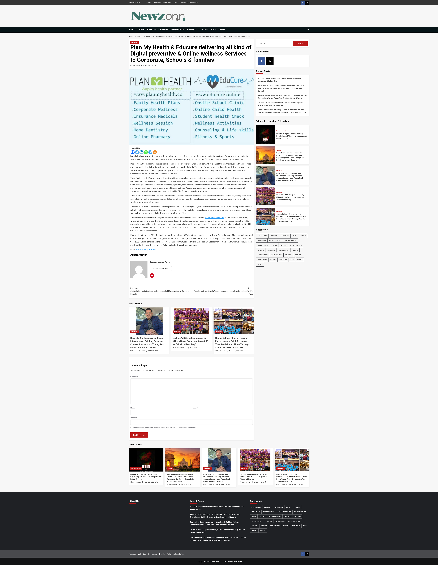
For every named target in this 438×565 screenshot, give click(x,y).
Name (133, 408)
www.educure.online (214, 217)
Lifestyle (191, 30)
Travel (278, 150)
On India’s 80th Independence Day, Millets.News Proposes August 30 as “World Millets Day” (190, 341)
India (131, 30)
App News (273, 236)
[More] (155, 152)
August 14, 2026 (149, 351)
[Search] (308, 30)
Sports (273, 259)
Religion (288, 255)
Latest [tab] (261, 121)
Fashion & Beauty (290, 240)
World (141, 30)
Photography (283, 250)
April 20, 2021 (149, 65)
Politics (295, 250)
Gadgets (283, 245)
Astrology (285, 236)
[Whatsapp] (146, 152)
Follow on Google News (189, 3)
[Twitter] (137, 152)
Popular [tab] (271, 121)
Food (275, 245)
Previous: (159, 291)
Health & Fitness (296, 245)
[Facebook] (133, 152)
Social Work (262, 259)
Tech (203, 30)
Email (195, 408)
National (271, 250)
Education (163, 30)
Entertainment (177, 30)
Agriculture (262, 236)
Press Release (262, 255)
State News (283, 259)
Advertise (157, 3)
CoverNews (226, 561)
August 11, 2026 (234, 351)
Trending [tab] (284, 121)
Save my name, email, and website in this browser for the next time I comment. (164, 427)
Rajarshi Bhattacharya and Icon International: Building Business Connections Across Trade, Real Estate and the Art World (283, 96)
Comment (134, 376)
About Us (148, 3)
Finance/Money (263, 245)
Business (151, 30)
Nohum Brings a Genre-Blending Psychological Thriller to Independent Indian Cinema (280, 79)
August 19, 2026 (149, 482)
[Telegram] (150, 152)
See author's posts (161, 268)
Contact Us (167, 3)
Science (298, 255)
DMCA (176, 3)
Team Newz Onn (137, 65)
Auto (213, 30)
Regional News (276, 255)
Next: (223, 291)
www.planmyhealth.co (146, 249)
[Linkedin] (141, 152)
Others (222, 30)
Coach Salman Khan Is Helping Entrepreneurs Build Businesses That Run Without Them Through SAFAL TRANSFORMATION (282, 111)
